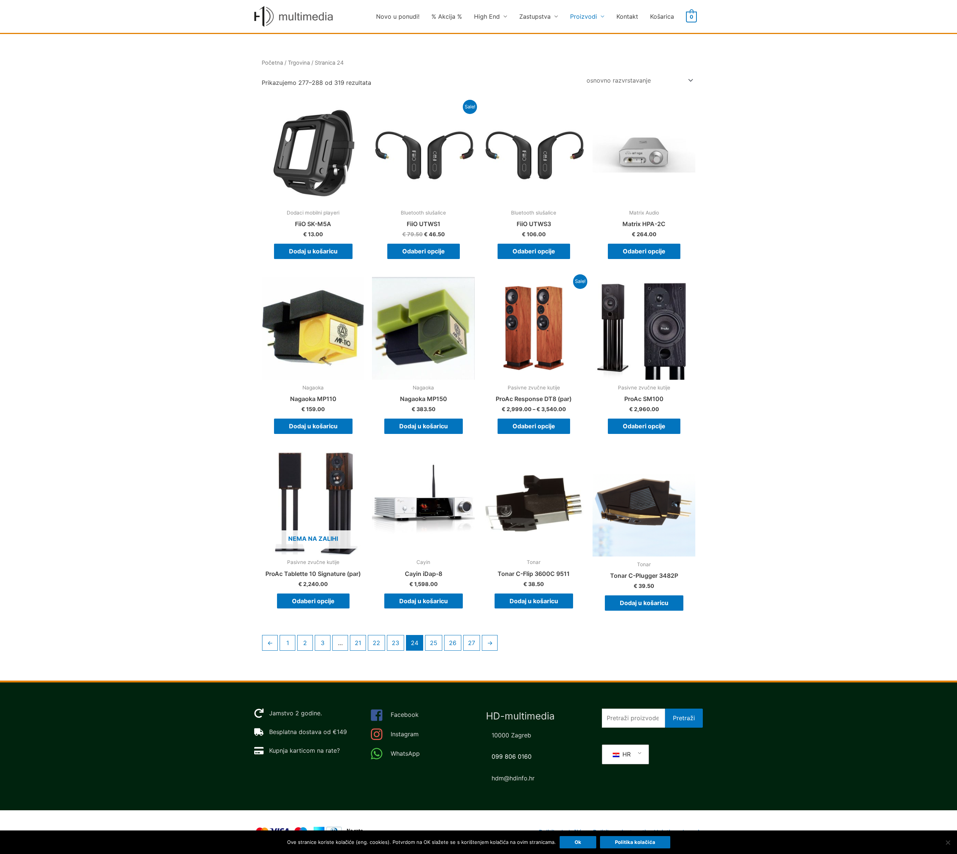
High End (487, 16)
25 (433, 643)
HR (626, 754)
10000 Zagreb (511, 735)
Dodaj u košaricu (313, 251)
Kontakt (627, 16)
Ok (578, 842)
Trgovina (299, 62)
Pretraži (684, 718)
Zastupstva (535, 16)
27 (471, 643)
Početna (272, 62)
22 (376, 643)
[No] (947, 842)
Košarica (662, 16)
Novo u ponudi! (397, 16)
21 (358, 643)
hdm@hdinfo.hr (513, 778)
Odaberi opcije (423, 251)
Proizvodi (583, 16)
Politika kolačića (635, 842)
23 (395, 643)
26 (452, 643)
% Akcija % (446, 16)
